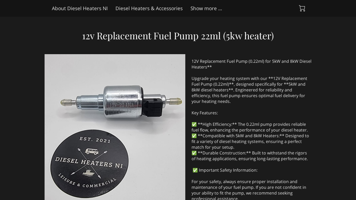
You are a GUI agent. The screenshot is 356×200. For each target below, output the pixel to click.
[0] (302, 8)
